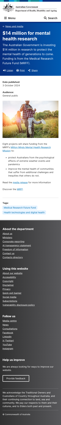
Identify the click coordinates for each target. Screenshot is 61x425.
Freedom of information (15, 249)
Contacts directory (13, 257)
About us (7, 233)
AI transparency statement (17, 245)
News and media (14, 26)
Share (34, 70)
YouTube (7, 344)
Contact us (8, 253)
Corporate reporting (13, 241)
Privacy (6, 289)
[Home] (30, 8)
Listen (10, 70)
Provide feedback (15, 378)
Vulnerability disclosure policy (19, 304)
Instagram (8, 348)
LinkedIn (7, 336)
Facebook (8, 332)
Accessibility (9, 277)
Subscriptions (10, 301)
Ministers (7, 237)
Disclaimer (8, 285)
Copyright (8, 281)
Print (22, 70)
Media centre (10, 320)
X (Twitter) (8, 340)
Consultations (10, 328)
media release (20, 182)
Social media (9, 297)
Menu (11, 18)
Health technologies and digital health (24, 212)
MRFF (20, 189)
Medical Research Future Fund (20, 207)
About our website (12, 273)
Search (52, 18)
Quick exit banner (12, 293)
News (6, 324)
